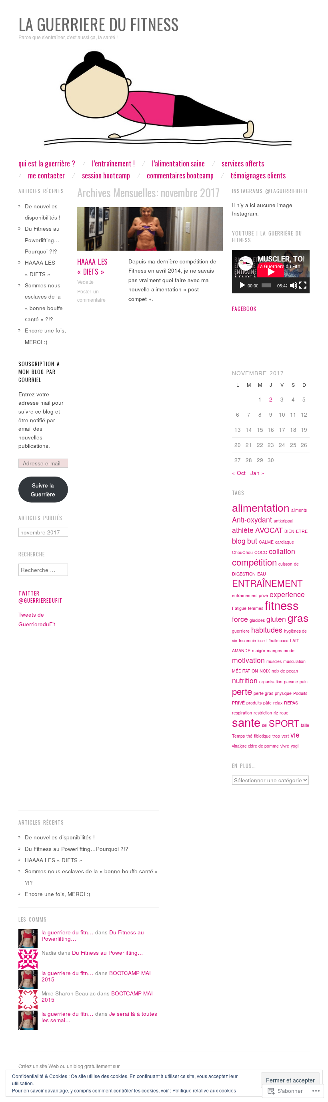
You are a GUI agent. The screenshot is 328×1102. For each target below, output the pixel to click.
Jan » (257, 473)
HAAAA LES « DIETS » (92, 266)
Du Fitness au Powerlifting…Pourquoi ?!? (42, 240)
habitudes (266, 630)
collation (282, 551)
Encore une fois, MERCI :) (57, 894)
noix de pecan (285, 671)
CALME (266, 542)
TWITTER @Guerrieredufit (40, 596)
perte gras (263, 693)
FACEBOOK (244, 309)
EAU (261, 574)
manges (274, 650)
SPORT (284, 722)
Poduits (300, 693)
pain (304, 682)
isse (261, 640)
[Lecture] (242, 285)
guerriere (241, 631)
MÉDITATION (245, 671)
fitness (282, 604)
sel (264, 725)
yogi (294, 746)
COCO (260, 552)
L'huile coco (277, 640)
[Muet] (294, 285)
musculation (294, 661)
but (252, 541)
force (240, 619)
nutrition (245, 680)
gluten (276, 619)
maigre (258, 650)
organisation (270, 682)
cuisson (285, 564)
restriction (263, 713)
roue (284, 713)
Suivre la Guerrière (43, 489)
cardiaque (284, 542)
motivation (248, 660)
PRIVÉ (238, 703)
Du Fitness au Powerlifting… (107, 952)
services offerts (243, 163)
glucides (257, 620)
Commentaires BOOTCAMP (180, 175)
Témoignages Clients (258, 175)
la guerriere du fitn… (68, 932)
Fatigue (239, 608)
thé (249, 736)
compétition (254, 561)
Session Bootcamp (106, 175)
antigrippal (283, 521)
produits (254, 703)
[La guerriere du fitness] (164, 103)
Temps (238, 736)
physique (283, 693)
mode (289, 650)
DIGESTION (244, 574)
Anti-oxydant (252, 519)
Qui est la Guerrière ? (46, 163)
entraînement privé (250, 595)
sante (246, 721)
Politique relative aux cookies (204, 1090)
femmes (255, 608)
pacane (291, 682)
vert (285, 736)
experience (287, 594)
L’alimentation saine (178, 163)
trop (276, 736)
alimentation (261, 507)
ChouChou (242, 552)
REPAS (291, 703)
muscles (274, 661)
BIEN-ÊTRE (296, 531)
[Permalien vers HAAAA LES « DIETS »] (150, 231)
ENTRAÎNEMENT (267, 582)
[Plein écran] (303, 285)
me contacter (46, 175)
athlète (243, 530)
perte (242, 691)
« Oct (239, 473)
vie (295, 735)
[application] (271, 271)
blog (239, 541)
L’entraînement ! (113, 163)
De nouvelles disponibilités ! (60, 837)
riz (276, 713)
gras (298, 617)
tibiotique (262, 736)
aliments (299, 510)
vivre (284, 746)
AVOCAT (269, 530)
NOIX (265, 671)
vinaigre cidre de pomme (255, 746)
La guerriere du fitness (98, 24)
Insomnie (247, 640)
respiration (242, 713)
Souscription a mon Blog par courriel (39, 372)
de (296, 564)
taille (305, 725)
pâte (267, 703)
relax (277, 703)
